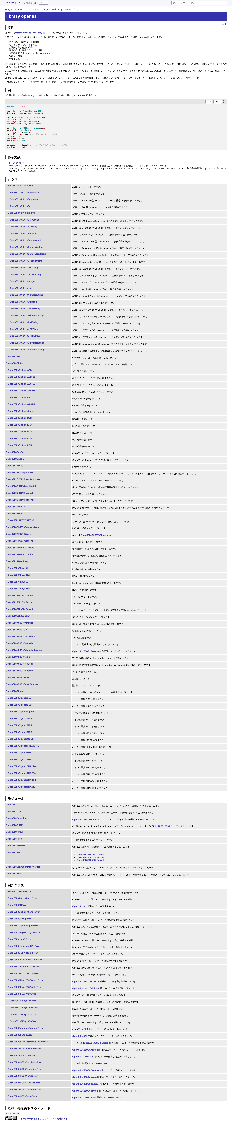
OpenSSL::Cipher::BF (19, 397)
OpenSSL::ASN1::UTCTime (24, 329)
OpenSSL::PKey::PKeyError (22, 994)
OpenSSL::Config (15, 452)
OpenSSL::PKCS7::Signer (19, 534)
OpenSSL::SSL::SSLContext (20, 595)
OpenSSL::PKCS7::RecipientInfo (22, 527)
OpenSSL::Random (15, 845)
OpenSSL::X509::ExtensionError (25, 1069)
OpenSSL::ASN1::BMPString (24, 219)
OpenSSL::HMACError (19, 939)
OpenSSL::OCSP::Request (19, 493)
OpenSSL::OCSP (14, 825)
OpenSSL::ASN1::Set (20, 206)
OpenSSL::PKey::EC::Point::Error (25, 987)
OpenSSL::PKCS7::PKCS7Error (23, 973)
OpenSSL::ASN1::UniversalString (27, 342)
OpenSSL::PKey (14, 838)
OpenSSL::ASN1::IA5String (24, 267)
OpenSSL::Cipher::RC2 (20, 431)
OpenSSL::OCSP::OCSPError (23, 953)
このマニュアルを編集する (55, 1118)
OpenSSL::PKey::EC (18, 581)
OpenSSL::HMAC (14, 465)
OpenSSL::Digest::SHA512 (21, 786)
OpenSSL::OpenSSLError (19, 891)
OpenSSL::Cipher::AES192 (21, 383)
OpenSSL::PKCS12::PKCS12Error (25, 959)
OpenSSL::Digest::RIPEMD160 (23, 745)
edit (224, 24)
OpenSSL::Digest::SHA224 (22, 766)
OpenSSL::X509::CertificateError (25, 1062)
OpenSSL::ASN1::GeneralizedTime (28, 254)
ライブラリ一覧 (49, 9)
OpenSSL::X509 (14, 873)
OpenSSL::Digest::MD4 (20, 725)
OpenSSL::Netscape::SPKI (19, 472)
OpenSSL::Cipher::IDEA (20, 424)
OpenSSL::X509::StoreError (22, 1096)
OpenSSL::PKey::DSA (19, 575)
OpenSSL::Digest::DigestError (23, 925)
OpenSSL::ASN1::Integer (23, 281)
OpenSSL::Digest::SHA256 (22, 773)
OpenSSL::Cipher (15, 363)
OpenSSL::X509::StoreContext (22, 684)
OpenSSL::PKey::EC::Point (19, 554)
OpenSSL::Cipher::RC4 (20, 438)
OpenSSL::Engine (15, 459)
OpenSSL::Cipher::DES (20, 418)
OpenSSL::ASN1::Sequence (24, 199)
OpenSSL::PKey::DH (18, 568)
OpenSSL (10, 804)
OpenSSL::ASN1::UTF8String (25, 336)
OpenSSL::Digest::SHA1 (20, 759)
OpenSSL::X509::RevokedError (24, 1089)
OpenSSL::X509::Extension (20, 643)
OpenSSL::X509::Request (19, 663)
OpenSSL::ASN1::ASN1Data (20, 185)
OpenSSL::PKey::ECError (23, 1014)
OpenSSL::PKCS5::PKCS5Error (24, 966)
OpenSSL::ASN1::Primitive (21, 213)
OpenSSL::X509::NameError (23, 1076)
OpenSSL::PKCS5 (15, 832)
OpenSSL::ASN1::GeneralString (26, 247)
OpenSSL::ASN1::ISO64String (25, 274)
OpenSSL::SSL (13, 852)
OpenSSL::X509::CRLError (22, 1055)
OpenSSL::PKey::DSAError (24, 1007)
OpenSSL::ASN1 (14, 811)
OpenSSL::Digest (14, 691)
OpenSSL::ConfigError (19, 918)
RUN (209, 101)
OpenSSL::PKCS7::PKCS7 (21, 520)
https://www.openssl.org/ (28, 32)
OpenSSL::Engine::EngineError (24, 932)
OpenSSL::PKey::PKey (17, 561)
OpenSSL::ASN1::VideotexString (27, 349)
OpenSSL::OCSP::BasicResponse (23, 479)
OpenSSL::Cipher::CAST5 (21, 404)
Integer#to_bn (12, 1113)
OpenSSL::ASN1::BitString (23, 226)
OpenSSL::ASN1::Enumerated (25, 240)
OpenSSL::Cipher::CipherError (24, 912)
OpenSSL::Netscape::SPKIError (24, 946)
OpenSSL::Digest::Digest (21, 711)
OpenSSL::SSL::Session (18, 616)
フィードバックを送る (29, 1118)
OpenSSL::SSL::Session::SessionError (28, 1041)
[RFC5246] (15, 162)
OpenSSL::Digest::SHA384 (22, 780)
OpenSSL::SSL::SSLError (20, 1035)
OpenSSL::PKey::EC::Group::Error (25, 980)
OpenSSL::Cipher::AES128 (21, 377)
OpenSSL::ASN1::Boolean (23, 233)
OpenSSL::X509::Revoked (19, 670)
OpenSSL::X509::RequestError (24, 1082)
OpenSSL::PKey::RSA (19, 588)
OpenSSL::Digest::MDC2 (21, 739)
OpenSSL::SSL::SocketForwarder (23, 866)
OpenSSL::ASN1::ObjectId (23, 301)
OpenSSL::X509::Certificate (20, 636)
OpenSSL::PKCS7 (15, 513)
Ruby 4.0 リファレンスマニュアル (20, 2)
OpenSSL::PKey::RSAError (23, 1021)
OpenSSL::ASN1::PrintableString (27, 315)
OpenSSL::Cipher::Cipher (21, 411)
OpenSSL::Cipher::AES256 (22, 390)
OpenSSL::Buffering (16, 818)
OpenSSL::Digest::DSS (19, 698)
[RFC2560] (164, 826)
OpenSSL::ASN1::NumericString (26, 295)
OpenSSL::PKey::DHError (23, 1000)
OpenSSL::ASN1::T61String (24, 322)
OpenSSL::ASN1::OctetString (25, 308)
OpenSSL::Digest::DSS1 (20, 704)
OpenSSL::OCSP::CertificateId (21, 486)
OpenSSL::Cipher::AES (20, 370)
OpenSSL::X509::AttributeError (24, 1048)
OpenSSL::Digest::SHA (20, 752)
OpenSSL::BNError (17, 905)
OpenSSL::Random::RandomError (25, 1028)
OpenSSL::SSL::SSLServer (19, 602)
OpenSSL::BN (13, 356)
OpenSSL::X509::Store (18, 677)
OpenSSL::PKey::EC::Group (20, 547)
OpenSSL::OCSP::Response (20, 499)
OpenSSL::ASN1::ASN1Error (22, 898)
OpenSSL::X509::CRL (17, 629)
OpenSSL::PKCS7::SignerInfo (96, 535)
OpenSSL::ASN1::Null (21, 288)
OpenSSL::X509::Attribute (19, 622)
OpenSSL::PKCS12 (15, 506)
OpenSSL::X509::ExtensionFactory (24, 650)
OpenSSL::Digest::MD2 (20, 718)
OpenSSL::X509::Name (18, 657)
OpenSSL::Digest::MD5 (20, 732)
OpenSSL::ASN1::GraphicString (26, 260)
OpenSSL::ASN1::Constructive (23, 192)
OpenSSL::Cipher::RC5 (20, 445)
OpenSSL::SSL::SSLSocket (19, 609)
